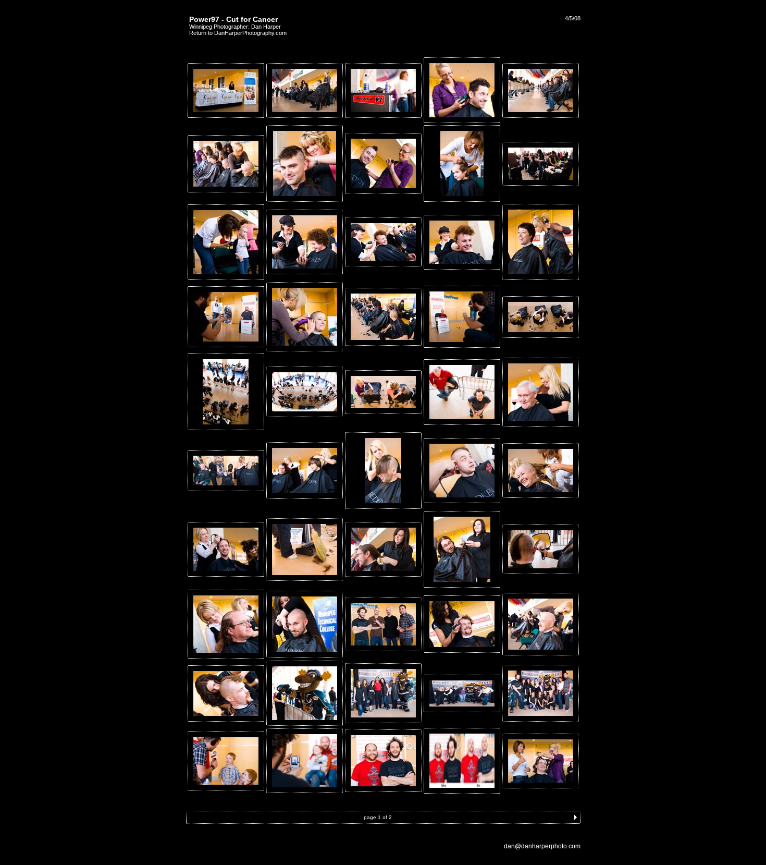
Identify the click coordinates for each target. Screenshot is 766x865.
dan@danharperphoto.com (542, 846)
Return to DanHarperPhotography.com (238, 33)
